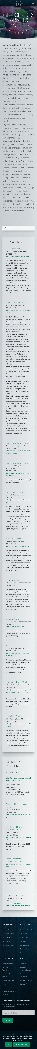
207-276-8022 (11, 624)
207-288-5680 (11, 448)
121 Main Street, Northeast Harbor (18, 583)
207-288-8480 (11, 254)
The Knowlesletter (26, 980)
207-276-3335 (11, 585)
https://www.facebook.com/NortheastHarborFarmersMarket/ (18, 838)
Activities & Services (8, 980)
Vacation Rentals (7, 937)
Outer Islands (24, 945)
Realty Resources (7, 963)
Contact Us (23, 984)
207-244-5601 (11, 687)
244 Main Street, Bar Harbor (16, 541)
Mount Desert (24, 937)
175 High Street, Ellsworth (15, 648)
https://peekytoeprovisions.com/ (17, 546)
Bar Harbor (23, 934)
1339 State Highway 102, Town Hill (18, 719)
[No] (34, 1040)
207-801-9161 (11, 544)
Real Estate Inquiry (8, 945)
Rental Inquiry (7, 941)
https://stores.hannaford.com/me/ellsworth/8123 (18, 474)
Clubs (4, 988)
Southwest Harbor (26, 949)
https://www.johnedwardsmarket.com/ (18, 501)
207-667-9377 (11, 497)
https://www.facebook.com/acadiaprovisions (18, 311)
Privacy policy (21, 1044)
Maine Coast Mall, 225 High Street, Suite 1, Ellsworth (18, 467)
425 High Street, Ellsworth (15, 305)
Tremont (23, 953)
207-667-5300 (11, 471)
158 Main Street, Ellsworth (15, 495)
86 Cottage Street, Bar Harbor (16, 446)
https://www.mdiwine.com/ (15, 627)
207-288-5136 (11, 721)
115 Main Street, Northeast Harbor (18, 622)
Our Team (23, 963)
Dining (4, 984)
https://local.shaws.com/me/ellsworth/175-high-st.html (18, 654)
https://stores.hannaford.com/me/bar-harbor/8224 (18, 452)
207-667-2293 (11, 651)
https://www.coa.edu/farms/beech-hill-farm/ (18, 816)
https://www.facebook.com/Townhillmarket (18, 725)
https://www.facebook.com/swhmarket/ (18, 865)
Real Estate (5, 930)
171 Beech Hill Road (13, 810)
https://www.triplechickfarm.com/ (18, 906)
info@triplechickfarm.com (15, 903)
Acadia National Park (27, 930)
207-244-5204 (11, 812)
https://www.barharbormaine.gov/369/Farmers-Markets (18, 779)
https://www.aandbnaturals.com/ (17, 256)
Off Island (23, 941)
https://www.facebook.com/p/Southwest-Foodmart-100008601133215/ (18, 692)
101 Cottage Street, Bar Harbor (17, 251)
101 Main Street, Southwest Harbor (18, 685)
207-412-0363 (11, 308)
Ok (9, 1044)
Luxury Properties (8, 934)
